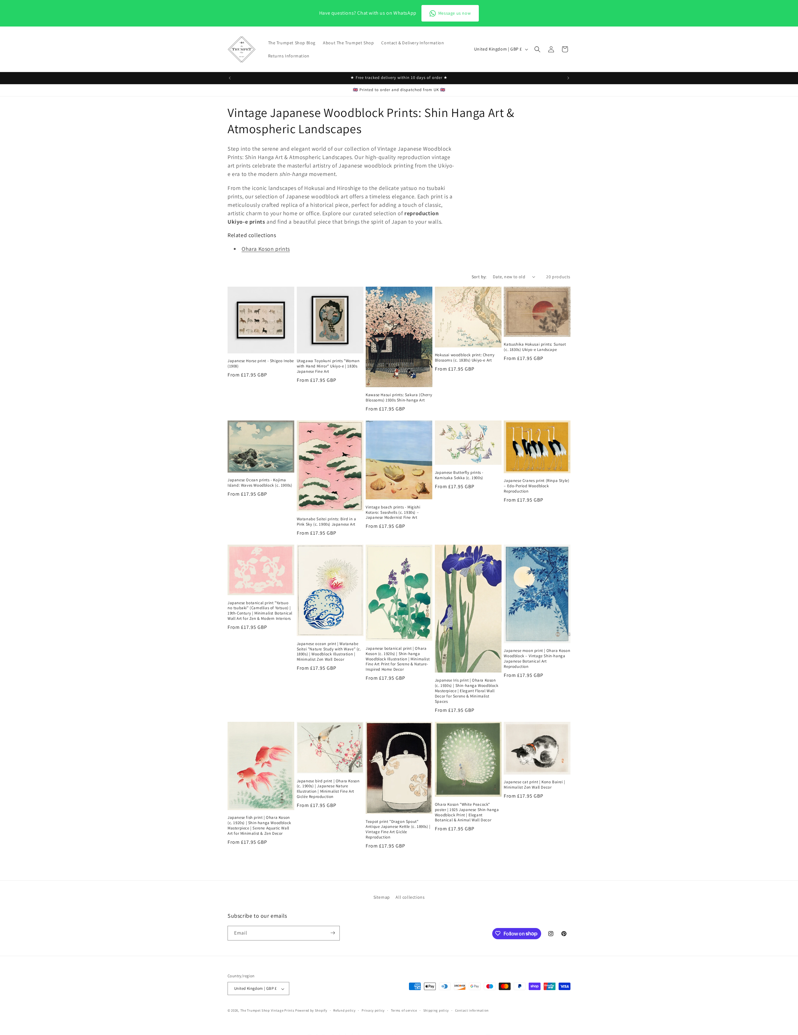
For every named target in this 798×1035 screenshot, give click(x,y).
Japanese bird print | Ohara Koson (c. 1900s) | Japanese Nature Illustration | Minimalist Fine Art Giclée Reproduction (328, 789)
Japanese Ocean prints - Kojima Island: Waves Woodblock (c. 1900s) (260, 483)
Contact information (472, 1010)
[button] (537, 49)
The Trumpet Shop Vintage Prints (267, 1010)
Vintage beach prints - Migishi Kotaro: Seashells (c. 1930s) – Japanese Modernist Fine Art (393, 512)
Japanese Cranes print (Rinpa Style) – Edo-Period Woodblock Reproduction (536, 486)
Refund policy (344, 1010)
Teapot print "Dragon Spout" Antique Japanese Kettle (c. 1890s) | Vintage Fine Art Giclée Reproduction (398, 829)
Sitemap (381, 897)
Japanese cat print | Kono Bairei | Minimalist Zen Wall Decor (534, 785)
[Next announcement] (568, 78)
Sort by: (479, 276)
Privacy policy (373, 1010)
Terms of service (404, 1010)
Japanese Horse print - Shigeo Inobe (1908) (261, 363)
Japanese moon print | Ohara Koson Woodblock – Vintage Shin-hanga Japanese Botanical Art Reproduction (537, 658)
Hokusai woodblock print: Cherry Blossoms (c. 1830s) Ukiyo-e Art (465, 357)
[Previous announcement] (230, 78)
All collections (410, 897)
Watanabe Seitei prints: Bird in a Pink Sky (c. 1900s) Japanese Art (326, 522)
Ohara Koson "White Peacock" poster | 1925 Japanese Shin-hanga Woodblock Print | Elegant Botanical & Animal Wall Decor (467, 812)
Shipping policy (436, 1010)
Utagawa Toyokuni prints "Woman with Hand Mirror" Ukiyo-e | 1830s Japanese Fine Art (328, 366)
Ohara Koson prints (266, 248)
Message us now (454, 13)
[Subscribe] (332, 933)
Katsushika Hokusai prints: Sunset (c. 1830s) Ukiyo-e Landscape (535, 347)
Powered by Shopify (311, 1010)
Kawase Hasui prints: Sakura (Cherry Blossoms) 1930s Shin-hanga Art (399, 397)
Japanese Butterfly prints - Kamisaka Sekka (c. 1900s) (459, 475)
